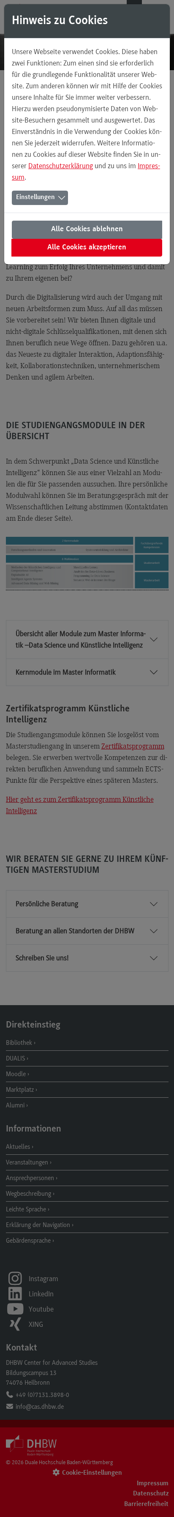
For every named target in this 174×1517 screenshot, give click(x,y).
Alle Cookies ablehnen (87, 229)
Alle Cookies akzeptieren (86, 247)
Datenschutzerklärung (60, 165)
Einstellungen (35, 197)
